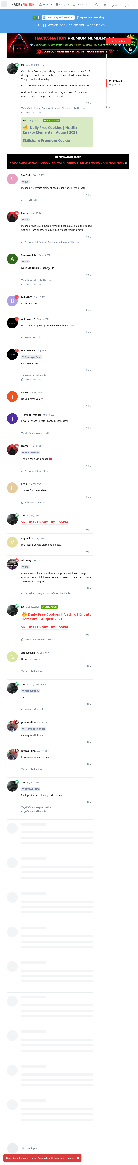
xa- (27, 181)
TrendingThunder (35, 728)
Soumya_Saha (33, 357)
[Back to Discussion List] (4, 4)
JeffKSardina (32, 788)
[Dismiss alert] (78, 1158)
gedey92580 (32, 690)
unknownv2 (32, 452)
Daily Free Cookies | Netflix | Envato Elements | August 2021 (51, 129)
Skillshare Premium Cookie (46, 140)
